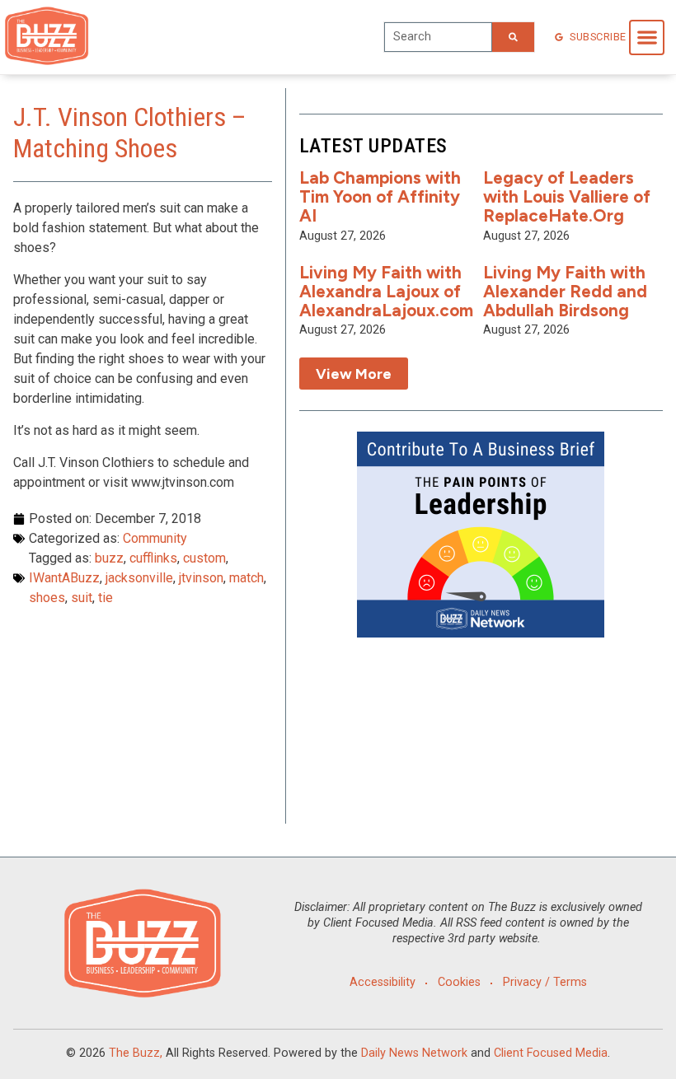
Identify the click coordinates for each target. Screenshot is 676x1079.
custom (204, 558)
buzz (109, 558)
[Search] (513, 37)
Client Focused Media (551, 1053)
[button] (646, 37)
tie (105, 597)
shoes (47, 597)
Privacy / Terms (545, 982)
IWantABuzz (64, 578)
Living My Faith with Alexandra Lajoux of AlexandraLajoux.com (386, 291)
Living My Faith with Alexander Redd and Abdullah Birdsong (565, 291)
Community (155, 538)
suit (81, 597)
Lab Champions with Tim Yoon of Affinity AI (380, 196)
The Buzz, (135, 1053)
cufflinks (153, 558)
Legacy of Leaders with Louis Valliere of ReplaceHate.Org (566, 196)
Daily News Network (414, 1053)
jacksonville (139, 578)
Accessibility (382, 982)
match (246, 578)
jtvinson (201, 578)
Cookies (459, 982)
